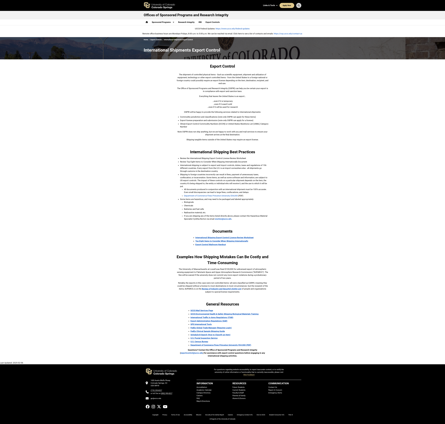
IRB (200, 22)
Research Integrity (186, 22)
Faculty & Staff (238, 393)
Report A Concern (275, 390)
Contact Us (272, 387)
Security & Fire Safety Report (214, 415)
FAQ (198, 398)
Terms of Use (175, 415)
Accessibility (188, 415)
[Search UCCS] (298, 5)
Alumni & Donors (239, 398)
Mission (198, 415)
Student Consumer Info (276, 415)
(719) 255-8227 (156, 390)
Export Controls (213, 22)
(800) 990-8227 (166, 393)
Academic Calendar (204, 390)
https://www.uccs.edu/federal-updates (233, 28)
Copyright (155, 415)
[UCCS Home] (161, 5)
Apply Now (287, 5)
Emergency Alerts (275, 393)
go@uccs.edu (156, 398)
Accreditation (202, 387)
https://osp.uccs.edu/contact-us (288, 33)
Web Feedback (249, 375)
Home (146, 40)
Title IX (290, 415)
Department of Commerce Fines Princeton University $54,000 (211, 196)
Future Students (238, 387)
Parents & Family (238, 396)
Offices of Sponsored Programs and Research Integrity (186, 15)
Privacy (164, 415)
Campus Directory (203, 393)
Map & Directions (203, 401)
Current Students (238, 390)
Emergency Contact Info (245, 415)
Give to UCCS (261, 415)
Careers (200, 396)
